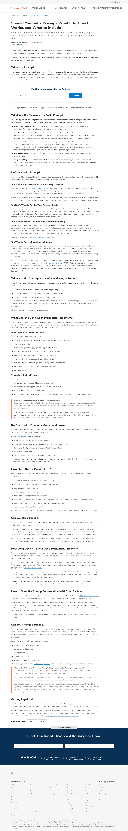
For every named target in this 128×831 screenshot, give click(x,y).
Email (66, 742)
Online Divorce (115, 2)
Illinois (32, 791)
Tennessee (88, 788)
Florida (13, 812)
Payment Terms (104, 800)
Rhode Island (71, 809)
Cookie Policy (97, 827)
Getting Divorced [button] (37, 8)
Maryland (33, 812)
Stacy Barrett (17, 42)
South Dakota (89, 785)
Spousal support (17, 246)
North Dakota (71, 794)
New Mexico (71, 785)
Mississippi (51, 794)
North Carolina (71, 791)
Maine (32, 809)
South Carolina (71, 812)
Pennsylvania (71, 806)
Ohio (68, 797)
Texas (87, 791)
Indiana (32, 794)
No (41, 721)
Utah (86, 794)
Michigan (51, 788)
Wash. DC (14, 809)
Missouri (51, 797)
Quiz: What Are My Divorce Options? (106, 8)
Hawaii (32, 785)
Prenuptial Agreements (40, 15)
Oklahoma (70, 800)
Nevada (50, 806)
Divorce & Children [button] (59, 8)
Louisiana (33, 806)
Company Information (107, 782)
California (77, 459)
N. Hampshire (52, 809)
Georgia (13, 815)
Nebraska (51, 803)
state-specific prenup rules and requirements (62, 716)
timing (26, 147)
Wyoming (88, 812)
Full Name (16, 742)
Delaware (14, 806)
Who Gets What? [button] (79, 8)
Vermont (88, 797)
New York (70, 788)
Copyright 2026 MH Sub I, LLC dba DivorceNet (26, 821)
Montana (51, 800)
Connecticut (15, 803)
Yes (30, 721)
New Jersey (51, 812)
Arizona (13, 791)
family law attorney (20, 436)
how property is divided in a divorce (40, 188)
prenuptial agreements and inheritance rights (41, 237)
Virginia (87, 800)
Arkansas (14, 794)
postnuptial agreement (42, 664)
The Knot (24, 473)
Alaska (13, 788)
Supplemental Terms (78, 827)
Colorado (14, 800)
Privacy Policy (88, 827)
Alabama (14, 785)
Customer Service (105, 785)
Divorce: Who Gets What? (20, 15)
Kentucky (33, 803)
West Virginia (89, 806)
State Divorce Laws (18, 782)
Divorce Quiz (103, 794)
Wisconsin (88, 809)
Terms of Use (67, 827)
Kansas (32, 800)
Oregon (69, 803)
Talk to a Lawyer (104, 788)
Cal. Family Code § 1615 (33, 568)
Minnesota (51, 791)
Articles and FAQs (105, 797)
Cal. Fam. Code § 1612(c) (53, 263)
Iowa (31, 797)
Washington (89, 803)
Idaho (31, 788)
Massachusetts (53, 785)
